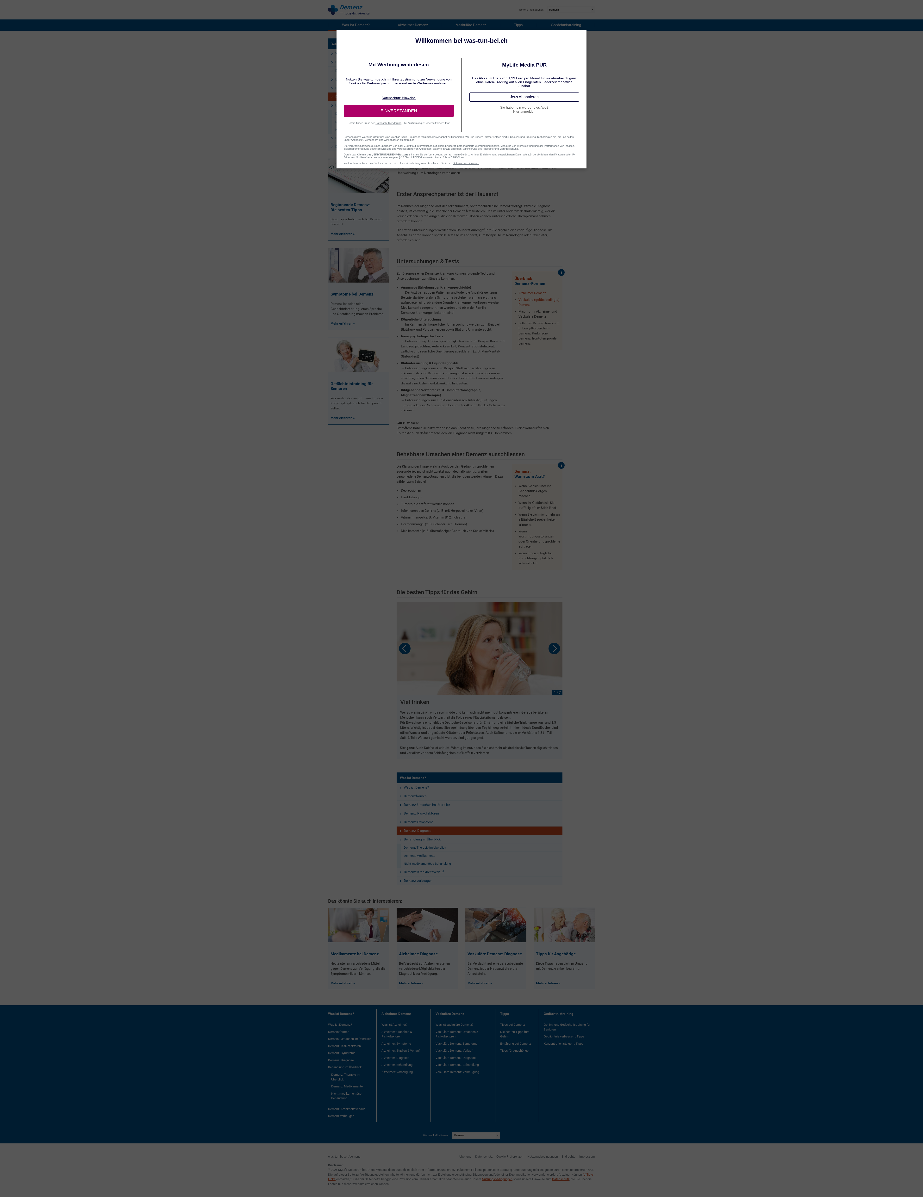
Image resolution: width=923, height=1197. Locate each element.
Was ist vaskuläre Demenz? (454, 1024)
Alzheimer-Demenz (413, 25)
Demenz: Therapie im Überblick (425, 847)
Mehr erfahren (342, 983)
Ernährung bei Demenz (515, 1043)
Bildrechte (568, 1156)
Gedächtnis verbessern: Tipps (564, 1036)
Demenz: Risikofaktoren (421, 813)
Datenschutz (484, 1156)
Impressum (587, 1156)
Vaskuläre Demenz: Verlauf (454, 1050)
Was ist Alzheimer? (394, 1024)
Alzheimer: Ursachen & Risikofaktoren (396, 1034)
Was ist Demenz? (356, 25)
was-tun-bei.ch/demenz (344, 1156)
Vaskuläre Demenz (471, 25)
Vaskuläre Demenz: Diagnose (456, 1058)
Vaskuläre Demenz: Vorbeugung (457, 1072)
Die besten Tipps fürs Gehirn (515, 1034)
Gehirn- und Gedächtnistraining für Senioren (567, 1027)
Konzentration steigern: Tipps (563, 1043)
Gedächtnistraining (566, 25)
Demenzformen (415, 796)
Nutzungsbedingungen (542, 1156)
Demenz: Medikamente (419, 856)
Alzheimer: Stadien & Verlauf (400, 1050)
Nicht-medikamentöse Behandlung (427, 863)
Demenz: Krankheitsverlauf (424, 872)
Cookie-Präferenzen (509, 1156)
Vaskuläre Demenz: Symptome (456, 1043)
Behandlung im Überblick (422, 839)
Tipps (518, 25)
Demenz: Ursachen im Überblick (427, 805)
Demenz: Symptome (418, 822)
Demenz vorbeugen (418, 880)
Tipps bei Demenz (512, 1024)
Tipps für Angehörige (514, 1050)
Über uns (465, 1156)
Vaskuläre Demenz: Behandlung (457, 1065)
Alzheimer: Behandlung (396, 1065)
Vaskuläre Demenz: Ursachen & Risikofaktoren (457, 1034)
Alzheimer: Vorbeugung (397, 1072)
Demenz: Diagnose (417, 831)
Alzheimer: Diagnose (395, 1058)
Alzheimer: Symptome (396, 1043)
